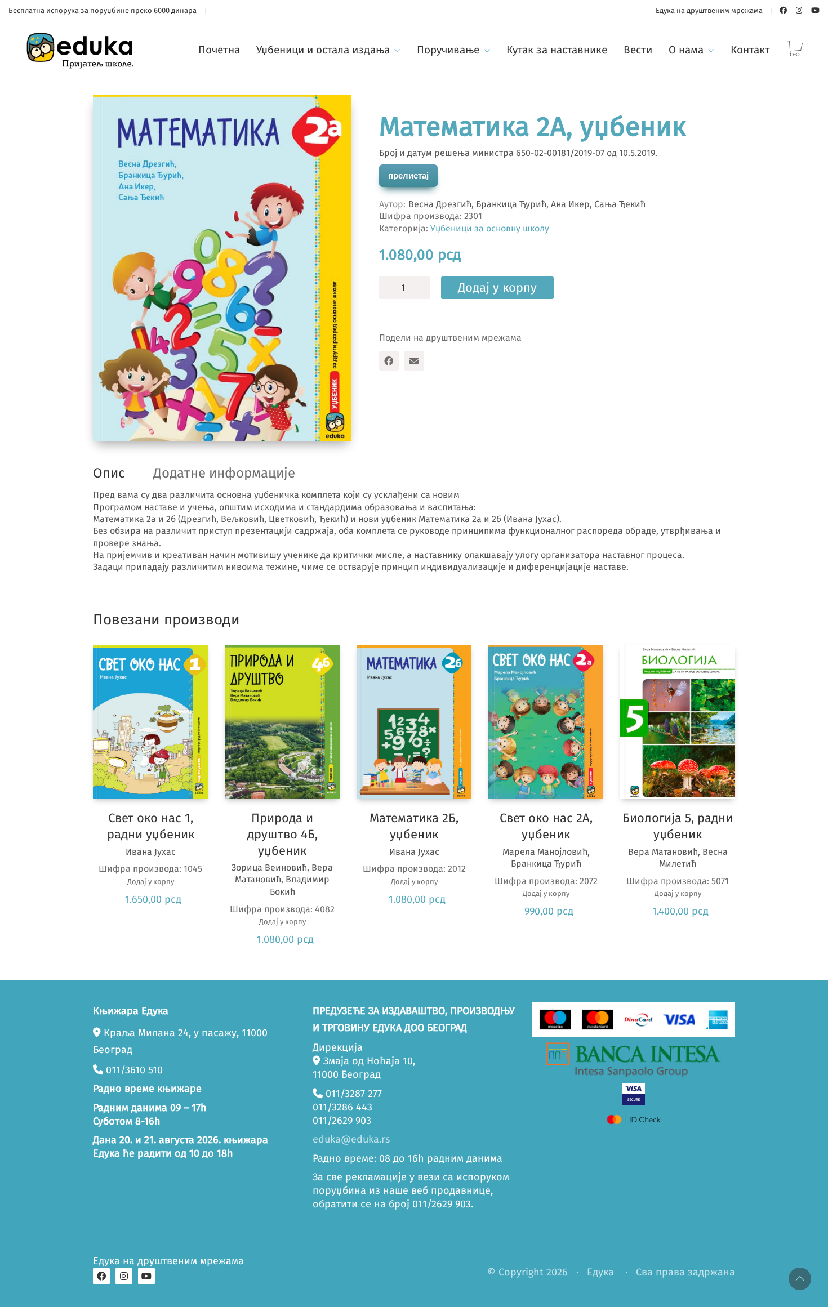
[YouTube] (146, 1276)
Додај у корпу (497, 287)
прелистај (408, 175)
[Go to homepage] (81, 49)
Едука (600, 1272)
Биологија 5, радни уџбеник (677, 826)
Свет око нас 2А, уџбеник (546, 826)
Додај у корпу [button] (150, 881)
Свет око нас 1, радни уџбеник (150, 826)
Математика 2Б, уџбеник (414, 826)
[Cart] (795, 50)
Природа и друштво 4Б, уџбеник (282, 834)
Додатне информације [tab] (224, 473)
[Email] (414, 361)
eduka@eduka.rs (351, 1139)
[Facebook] (389, 361)
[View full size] (110, 113)
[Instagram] (123, 1276)
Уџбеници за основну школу (489, 228)
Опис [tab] (108, 473)
